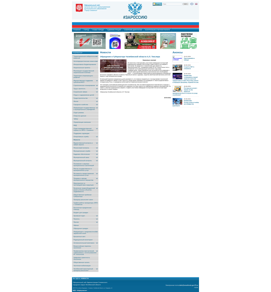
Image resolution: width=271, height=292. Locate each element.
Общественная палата (81, 262)
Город (86, 30)
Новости (77, 140)
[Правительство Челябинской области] (115, 41)
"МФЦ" (76, 119)
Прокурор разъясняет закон (83, 199)
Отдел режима (79, 112)
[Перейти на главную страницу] (116, 14)
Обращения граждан (81, 228)
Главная (76, 30)
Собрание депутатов (133, 30)
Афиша (76, 225)
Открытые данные (80, 116)
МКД (75, 125)
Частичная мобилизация (82, 265)
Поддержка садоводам (81, 133)
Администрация (114, 30)
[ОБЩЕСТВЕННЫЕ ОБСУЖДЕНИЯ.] (188, 41)
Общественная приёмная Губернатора (82, 195)
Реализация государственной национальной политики (84, 71)
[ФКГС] (168, 41)
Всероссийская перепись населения (82, 247)
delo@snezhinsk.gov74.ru (188, 285)
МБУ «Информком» (80, 290)
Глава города (98, 30)
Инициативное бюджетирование (85, 64)
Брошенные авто (79, 236)
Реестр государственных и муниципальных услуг (83, 169)
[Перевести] (196, 4)
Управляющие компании (82, 122)
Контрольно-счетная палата (157, 30)
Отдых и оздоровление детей (84, 95)
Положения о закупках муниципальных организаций (84, 164)
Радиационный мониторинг (83, 240)
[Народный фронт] (90, 41)
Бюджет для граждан (81, 212)
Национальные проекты (82, 67)
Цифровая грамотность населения (82, 258)
